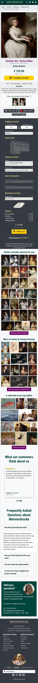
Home (3, 7)
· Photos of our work (25, 643)
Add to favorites (28, 111)
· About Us (5, 650)
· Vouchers (23, 646)
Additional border (9, 131)
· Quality (22, 641)
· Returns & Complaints (8, 648)
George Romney (25, 7)
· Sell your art (23, 639)
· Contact (5, 637)
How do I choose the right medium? (17, 564)
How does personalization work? (16, 527)
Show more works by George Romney (19, 389)
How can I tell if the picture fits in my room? (17, 556)
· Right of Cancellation (8, 646)
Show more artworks (19, 447)
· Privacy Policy (6, 643)
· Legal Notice (6, 639)
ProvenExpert (15, 493)
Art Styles (9, 7)
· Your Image (23, 637)
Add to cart (20, 231)
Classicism (16, 7)
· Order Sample (24, 648)
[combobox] (19, 133)
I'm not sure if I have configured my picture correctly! (17, 572)
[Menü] (2, 2)
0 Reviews (22, 114)
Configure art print (20, 78)
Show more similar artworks (19, 333)
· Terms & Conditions (8, 641)
